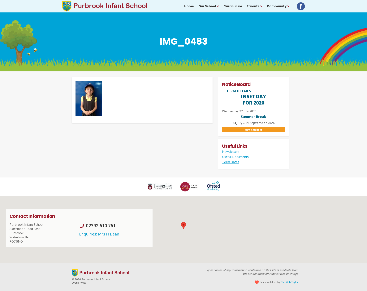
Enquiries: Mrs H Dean (99, 234)
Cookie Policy (79, 282)
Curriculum (232, 6)
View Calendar (253, 129)
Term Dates (230, 162)
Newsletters (231, 152)
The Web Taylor (289, 282)
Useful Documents (235, 157)
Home (189, 6)
